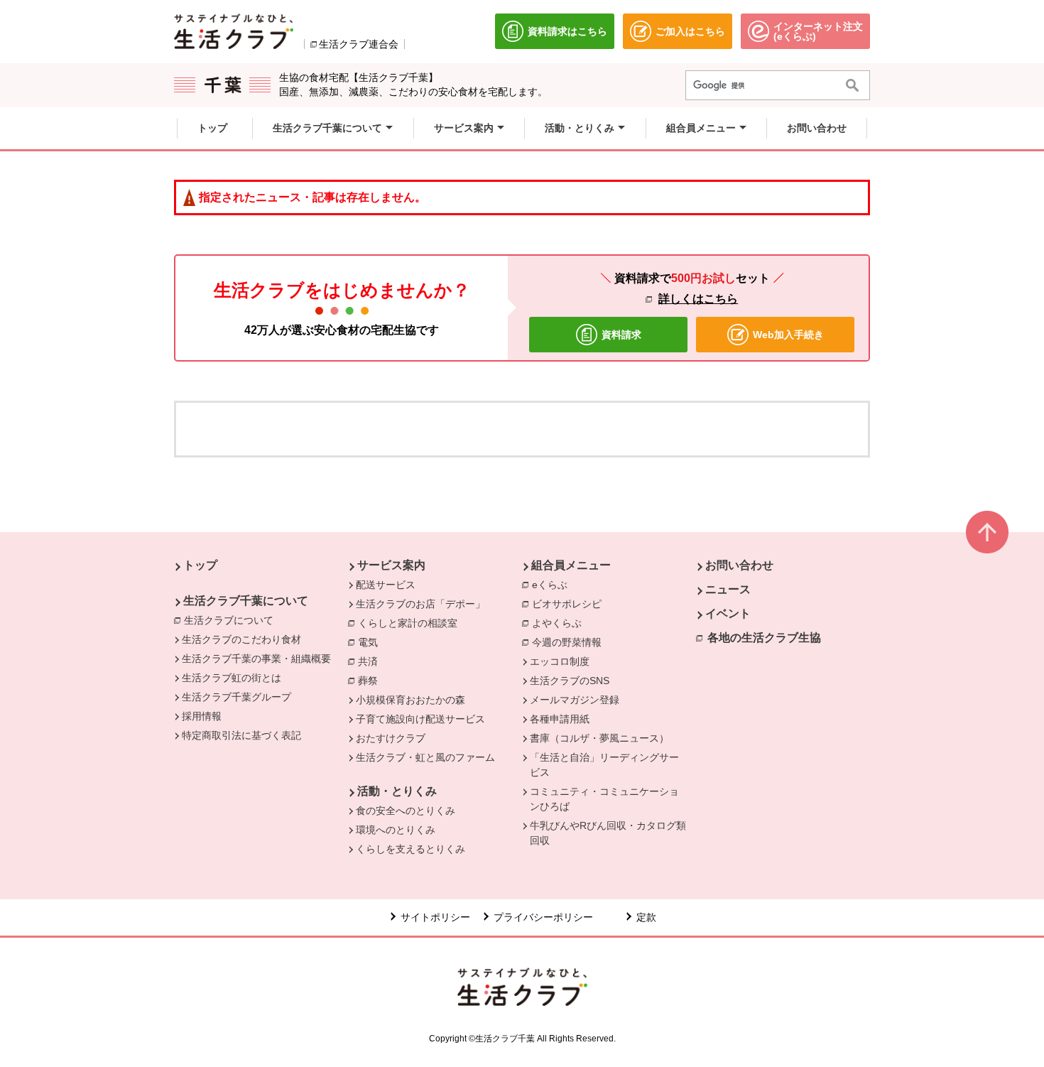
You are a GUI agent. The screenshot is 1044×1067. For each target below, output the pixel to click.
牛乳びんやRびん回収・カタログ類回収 (608, 833)
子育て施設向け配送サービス (420, 719)
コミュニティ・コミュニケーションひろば (604, 799)
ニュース (728, 589)
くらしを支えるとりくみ (410, 849)
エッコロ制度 (559, 661)
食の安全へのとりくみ (405, 810)
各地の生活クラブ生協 (764, 638)
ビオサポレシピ (570, 604)
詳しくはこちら (698, 299)
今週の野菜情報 (570, 642)
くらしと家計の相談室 (411, 623)
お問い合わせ (739, 565)
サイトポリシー (435, 917)
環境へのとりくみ (395, 829)
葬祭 (371, 680)
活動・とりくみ (397, 791)
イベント (728, 613)
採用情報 (202, 716)
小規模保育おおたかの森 (410, 699)
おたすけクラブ (390, 738)
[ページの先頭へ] (987, 532)
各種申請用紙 (559, 719)
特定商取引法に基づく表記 (241, 735)
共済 (371, 661)
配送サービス (385, 584)
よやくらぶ (560, 623)
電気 (371, 642)
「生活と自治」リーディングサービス (604, 765)
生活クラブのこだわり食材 (241, 639)
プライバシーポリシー (543, 917)
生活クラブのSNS (569, 680)
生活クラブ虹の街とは (231, 677)
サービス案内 (391, 565)
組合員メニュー (571, 565)
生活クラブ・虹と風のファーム (425, 757)
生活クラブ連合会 (358, 44)
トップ (200, 565)
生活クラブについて (232, 620)
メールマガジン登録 (574, 699)
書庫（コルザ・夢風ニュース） (599, 738)
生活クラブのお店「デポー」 (420, 604)
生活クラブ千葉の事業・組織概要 (256, 658)
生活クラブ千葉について (245, 601)
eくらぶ (553, 584)
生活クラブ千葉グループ (236, 697)
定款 (646, 917)
